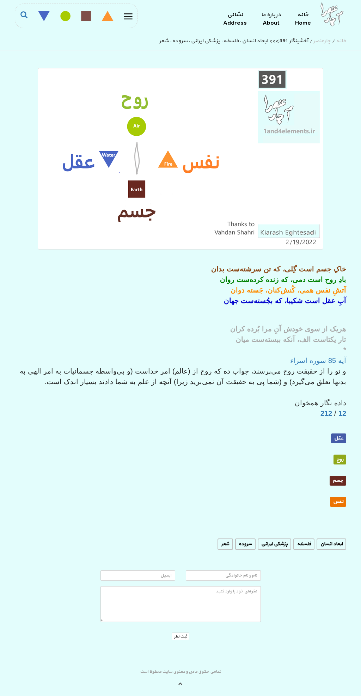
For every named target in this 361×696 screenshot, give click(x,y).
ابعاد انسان (331, 543)
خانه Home (303, 19)
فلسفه (304, 543)
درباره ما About (271, 19)
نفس (338, 501)
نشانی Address (235, 19)
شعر (225, 543)
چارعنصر (322, 41)
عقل (338, 438)
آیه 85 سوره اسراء (318, 360)
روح (340, 459)
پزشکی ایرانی (274, 543)
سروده (245, 543)
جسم (338, 480)
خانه (341, 41)
